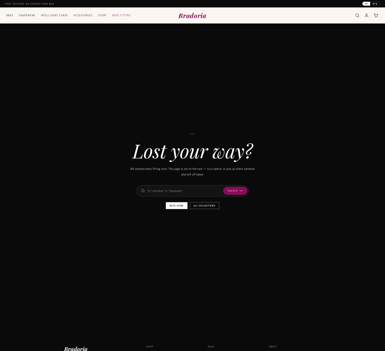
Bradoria (192, 15)
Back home (177, 205)
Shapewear (27, 15)
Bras (9, 15)
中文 (375, 3)
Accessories (83, 15)
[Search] (357, 15)
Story (102, 15)
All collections (204, 205)
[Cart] (376, 15)
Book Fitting (121, 15)
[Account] (366, 15)
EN (366, 3)
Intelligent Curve (54, 15)
